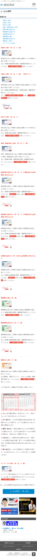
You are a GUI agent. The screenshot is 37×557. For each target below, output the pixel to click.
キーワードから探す (9, 43)
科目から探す (7, 25)
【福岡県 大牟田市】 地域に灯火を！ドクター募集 (13, 530)
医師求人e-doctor (9, 543)
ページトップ (32, 554)
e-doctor (7, 4)
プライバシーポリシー (9, 546)
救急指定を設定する (9, 31)
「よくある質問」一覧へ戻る (18, 491)
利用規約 (18, 549)
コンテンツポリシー (27, 546)
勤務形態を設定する (9, 38)
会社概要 (27, 543)
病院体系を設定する (9, 29)
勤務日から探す (8, 41)
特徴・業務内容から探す (10, 27)
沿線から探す (7, 22)
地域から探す (7, 20)
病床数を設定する (8, 34)
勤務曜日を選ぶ (8, 36)
